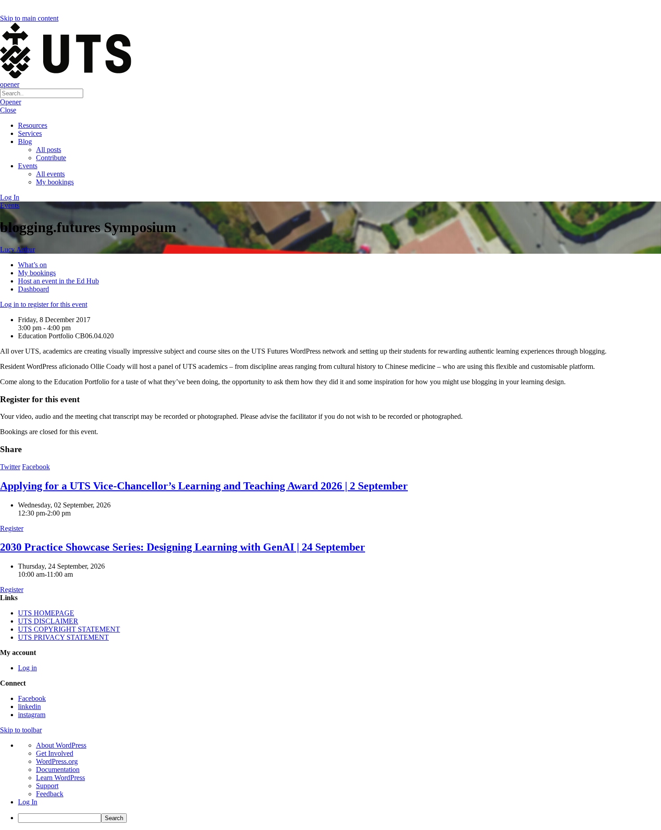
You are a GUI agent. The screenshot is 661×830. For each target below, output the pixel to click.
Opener (10, 102)
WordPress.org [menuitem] (57, 761)
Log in (27, 668)
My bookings (55, 182)
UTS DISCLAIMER (48, 621)
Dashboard (33, 289)
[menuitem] (339, 818)
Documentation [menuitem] (58, 769)
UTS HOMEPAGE (46, 613)
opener (9, 84)
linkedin (29, 706)
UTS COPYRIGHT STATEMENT (69, 629)
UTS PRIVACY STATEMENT (63, 637)
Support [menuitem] (47, 786)
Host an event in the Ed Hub (58, 281)
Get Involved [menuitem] (54, 753)
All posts (48, 149)
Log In (9, 197)
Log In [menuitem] (27, 802)
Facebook (36, 467)
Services (30, 133)
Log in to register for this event (43, 304)
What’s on (32, 265)
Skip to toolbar (21, 730)
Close (8, 110)
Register (11, 528)
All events (50, 174)
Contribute (51, 158)
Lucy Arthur (17, 249)
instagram (31, 714)
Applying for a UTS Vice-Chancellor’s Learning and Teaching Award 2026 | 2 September (204, 486)
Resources (32, 125)
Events (27, 166)
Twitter (10, 467)
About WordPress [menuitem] (61, 745)
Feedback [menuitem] (49, 794)
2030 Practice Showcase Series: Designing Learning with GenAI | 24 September (182, 547)
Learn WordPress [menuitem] (60, 777)
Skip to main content (29, 18)
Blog (25, 141)
